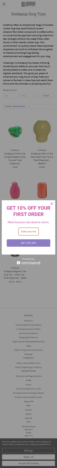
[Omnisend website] (28, 261)
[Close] (51, 203)
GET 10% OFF (28, 243)
